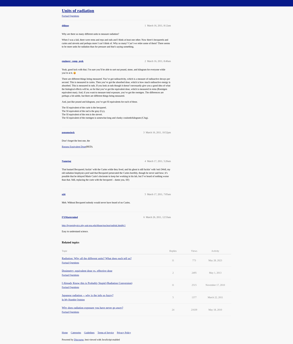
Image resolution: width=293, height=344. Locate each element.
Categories (76, 332)
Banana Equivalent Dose (74, 146)
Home (65, 332)
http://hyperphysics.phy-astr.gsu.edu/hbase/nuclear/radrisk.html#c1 (94, 225)
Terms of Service (106, 332)
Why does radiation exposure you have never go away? (92, 307)
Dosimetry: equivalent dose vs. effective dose (87, 270)
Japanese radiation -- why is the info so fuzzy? (87, 295)
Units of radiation (78, 10)
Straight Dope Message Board (16, 3)
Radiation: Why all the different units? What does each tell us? (97, 258)
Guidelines (89, 332)
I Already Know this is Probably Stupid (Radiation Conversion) (97, 283)
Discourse (79, 339)
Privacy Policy (124, 332)
